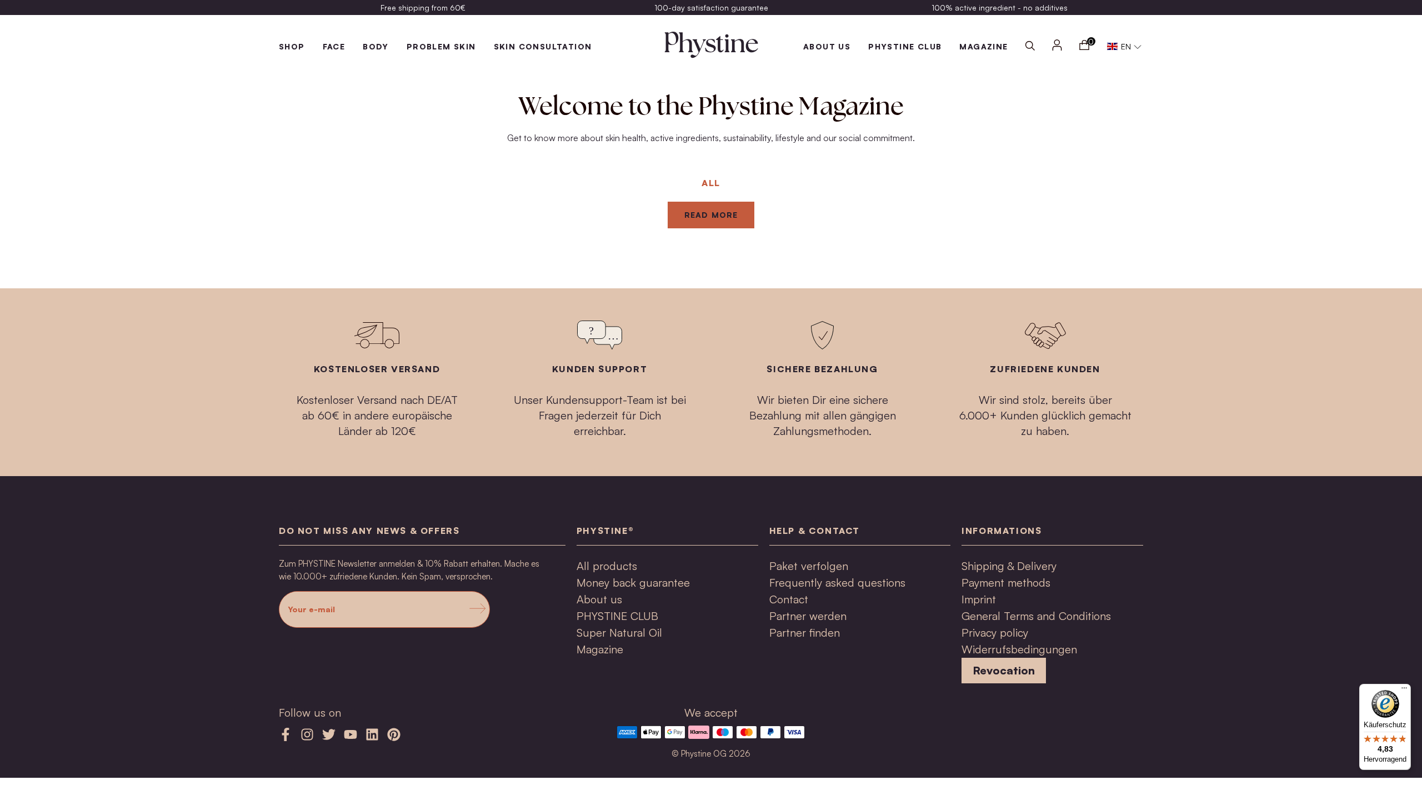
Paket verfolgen (808, 566)
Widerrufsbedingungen (1019, 649)
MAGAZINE (983, 46)
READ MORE (711, 214)
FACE (334, 46)
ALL (711, 182)
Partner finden (804, 632)
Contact (788, 599)
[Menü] (1404, 690)
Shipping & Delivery (1009, 566)
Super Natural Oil (619, 632)
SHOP (292, 46)
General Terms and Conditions (1036, 616)
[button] (1124, 47)
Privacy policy (995, 632)
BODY (376, 46)
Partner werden (808, 616)
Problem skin (441, 46)
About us (826, 46)
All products (607, 566)
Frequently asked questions (837, 582)
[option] (423, 7)
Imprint (979, 599)
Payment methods (1006, 582)
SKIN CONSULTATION (543, 46)
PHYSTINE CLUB (905, 46)
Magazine (600, 649)
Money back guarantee (633, 582)
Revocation (1004, 670)
